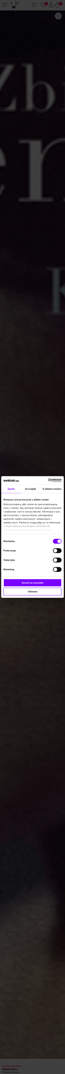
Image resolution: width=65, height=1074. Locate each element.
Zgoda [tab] (11, 489)
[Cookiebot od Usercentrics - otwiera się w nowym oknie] (48, 480)
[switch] (57, 550)
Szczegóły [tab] (30, 489)
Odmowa (32, 591)
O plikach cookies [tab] (52, 489)
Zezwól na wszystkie (32, 582)
